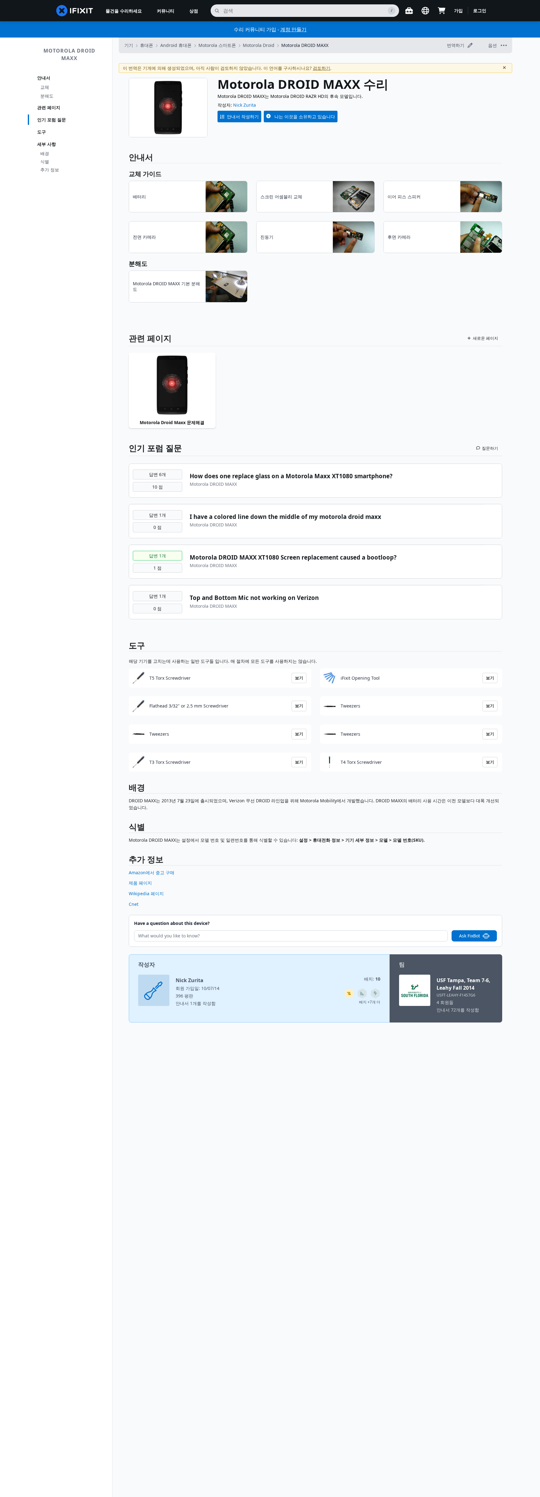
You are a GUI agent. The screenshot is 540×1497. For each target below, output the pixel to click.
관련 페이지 (48, 107)
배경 (44, 153)
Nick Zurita (244, 105)
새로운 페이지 (485, 338)
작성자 (146, 964)
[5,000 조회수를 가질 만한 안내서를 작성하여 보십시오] (375, 993)
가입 (458, 10)
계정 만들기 (293, 29)
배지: (372, 979)
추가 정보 (49, 170)
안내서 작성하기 (243, 116)
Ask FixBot (469, 936)
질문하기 (490, 448)
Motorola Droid (258, 45)
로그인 (479, 10)
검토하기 (321, 68)
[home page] (74, 10)
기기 (128, 45)
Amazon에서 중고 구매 (151, 872)
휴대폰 (146, 45)
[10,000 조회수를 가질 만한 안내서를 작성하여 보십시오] (349, 993)
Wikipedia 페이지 (146, 893)
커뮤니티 (165, 11)
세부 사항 (46, 144)
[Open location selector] (425, 10)
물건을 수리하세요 (124, 11)
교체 (44, 87)
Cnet (133, 904)
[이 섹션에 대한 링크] (125, 788)
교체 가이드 (145, 174)
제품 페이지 (140, 883)
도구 (41, 132)
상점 (193, 11)
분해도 (46, 96)
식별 (44, 162)
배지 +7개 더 (369, 1002)
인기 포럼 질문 (51, 120)
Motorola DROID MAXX (69, 54)
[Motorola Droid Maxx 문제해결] (172, 385)
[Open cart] (441, 10)
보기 (299, 678)
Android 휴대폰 (176, 45)
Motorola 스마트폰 (217, 45)
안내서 (43, 78)
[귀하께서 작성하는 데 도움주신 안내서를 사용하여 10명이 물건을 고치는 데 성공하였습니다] (362, 993)
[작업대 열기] (409, 10)
